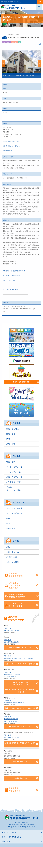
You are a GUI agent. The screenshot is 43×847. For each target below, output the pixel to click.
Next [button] (39, 63)
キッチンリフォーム (14, 467)
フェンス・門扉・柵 (14, 513)
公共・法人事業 (12, 562)
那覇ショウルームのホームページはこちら (20, 708)
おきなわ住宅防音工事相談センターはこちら (20, 744)
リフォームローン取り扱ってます (17, 604)
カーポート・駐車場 (14, 508)
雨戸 (8, 518)
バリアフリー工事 (13, 482)
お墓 (8, 547)
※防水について (7, 151)
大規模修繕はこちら (20, 778)
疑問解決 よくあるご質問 (16, 574)
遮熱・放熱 (10, 444)
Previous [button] (3, 63)
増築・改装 (10, 462)
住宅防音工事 (11, 557)
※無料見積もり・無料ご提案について (14, 271)
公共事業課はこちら (20, 761)
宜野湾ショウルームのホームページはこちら (20, 683)
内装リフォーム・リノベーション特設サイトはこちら (20, 691)
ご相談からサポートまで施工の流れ (15, 585)
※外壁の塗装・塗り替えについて (12, 146)
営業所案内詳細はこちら (15, 789)
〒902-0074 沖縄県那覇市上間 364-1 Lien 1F (14, 701)
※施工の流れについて (9, 280)
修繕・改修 (10, 434)
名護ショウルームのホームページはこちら (20, 664)
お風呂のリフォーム (14, 477)
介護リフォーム (12, 552)
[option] (21, 64)
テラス (9, 524)
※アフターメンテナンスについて (12, 275)
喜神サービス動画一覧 (21, 382)
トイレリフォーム (13, 472)
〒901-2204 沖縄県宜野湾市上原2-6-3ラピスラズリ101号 (12, 674)
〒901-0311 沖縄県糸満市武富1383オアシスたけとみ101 (11, 719)
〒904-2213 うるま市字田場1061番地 (11, 629)
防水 (8, 439)
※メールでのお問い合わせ (10, 289)
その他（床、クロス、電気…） (14, 488)
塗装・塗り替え (12, 429)
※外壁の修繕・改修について (11, 141)
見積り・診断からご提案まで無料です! (17, 595)
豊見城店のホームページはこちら (20, 726)
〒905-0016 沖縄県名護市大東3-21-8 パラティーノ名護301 (18, 657)
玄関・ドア (10, 529)
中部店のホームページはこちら (20, 647)
